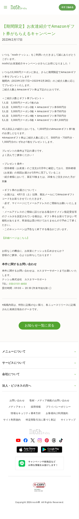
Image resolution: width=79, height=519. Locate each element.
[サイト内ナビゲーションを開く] (5, 7)
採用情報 (34, 406)
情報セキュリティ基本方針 (24, 413)
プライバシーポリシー (56, 406)
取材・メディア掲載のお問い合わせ (48, 400)
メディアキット (15, 406)
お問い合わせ (15, 400)
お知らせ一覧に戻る (39, 325)
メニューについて (13, 351)
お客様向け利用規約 (55, 413)
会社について (11, 374)
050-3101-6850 (18, 283)
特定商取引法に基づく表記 (49, 419)
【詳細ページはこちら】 (15, 238)
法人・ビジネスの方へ (16, 385)
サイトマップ (38, 426)
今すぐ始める (67, 7)
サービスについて (13, 362)
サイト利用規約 (20, 419)
